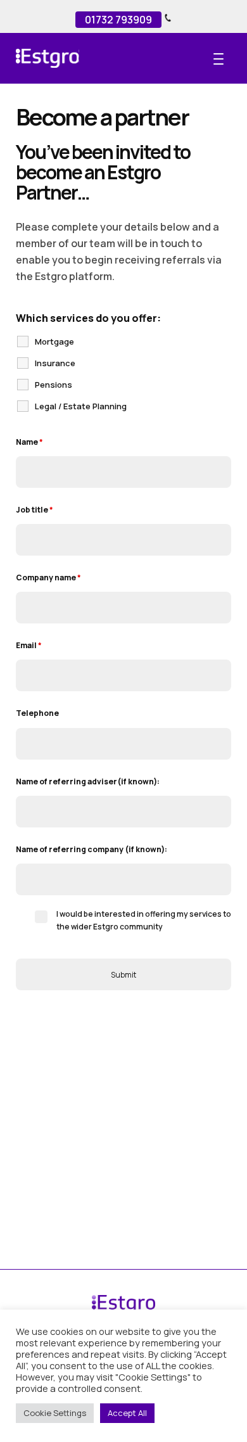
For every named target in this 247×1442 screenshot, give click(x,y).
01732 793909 (118, 20)
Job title (34, 509)
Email (29, 645)
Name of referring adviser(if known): (88, 781)
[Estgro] (66, 58)
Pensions (53, 384)
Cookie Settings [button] (54, 1413)
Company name (48, 577)
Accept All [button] (127, 1413)
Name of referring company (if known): (91, 849)
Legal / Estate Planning (81, 406)
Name (29, 442)
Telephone (37, 713)
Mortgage (54, 341)
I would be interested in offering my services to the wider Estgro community (143, 920)
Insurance (55, 363)
